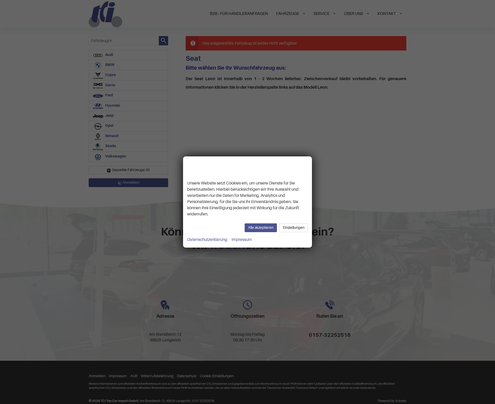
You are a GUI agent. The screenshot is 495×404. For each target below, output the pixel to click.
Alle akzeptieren (261, 228)
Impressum (242, 239)
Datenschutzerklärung (207, 239)
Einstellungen (293, 228)
